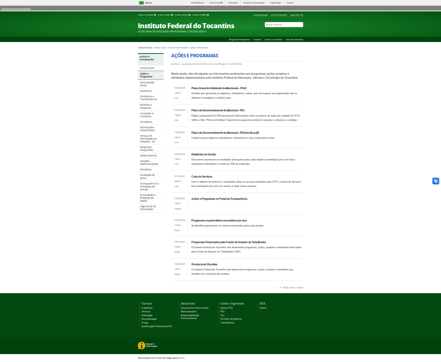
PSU (222, 311)
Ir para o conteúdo (146, 15)
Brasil (148, 2)
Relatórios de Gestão (203, 154)
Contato (257, 39)
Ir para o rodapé (200, 15)
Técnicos (145, 311)
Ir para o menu (165, 15)
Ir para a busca (182, 15)
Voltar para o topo (293, 287)
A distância (146, 307)
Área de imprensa (294, 39)
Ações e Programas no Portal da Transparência (219, 198)
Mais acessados (189, 311)
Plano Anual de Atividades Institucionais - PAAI (218, 88)
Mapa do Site (296, 15)
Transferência (227, 322)
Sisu (222, 315)
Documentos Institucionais (194, 307)
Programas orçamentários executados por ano (219, 220)
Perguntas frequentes (239, 39)
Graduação (147, 315)
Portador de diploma (231, 318)
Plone (182, 357)
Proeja (144, 322)
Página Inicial (160, 47)
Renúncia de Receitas (204, 264)
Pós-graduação (149, 318)
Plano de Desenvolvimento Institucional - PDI (217, 110)
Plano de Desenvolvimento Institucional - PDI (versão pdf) (225, 132)
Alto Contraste (279, 15)
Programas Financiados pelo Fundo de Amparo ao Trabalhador (228, 242)
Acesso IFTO (226, 307)
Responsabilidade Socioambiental (190, 317)
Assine (263, 307)
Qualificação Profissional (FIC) (156, 326)
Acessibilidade (261, 15)
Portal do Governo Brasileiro (16, 9)
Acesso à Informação (178, 47)
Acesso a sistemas (273, 39)
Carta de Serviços (201, 176)
